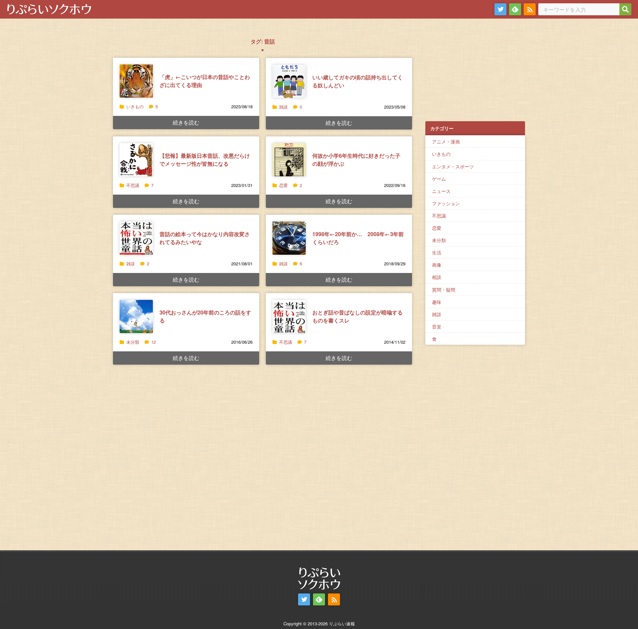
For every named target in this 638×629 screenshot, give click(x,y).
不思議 (132, 185)
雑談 (283, 107)
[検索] (625, 9)
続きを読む (186, 122)
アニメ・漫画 (446, 141)
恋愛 (283, 185)
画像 (436, 264)
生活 (436, 252)
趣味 (436, 302)
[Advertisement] (475, 73)
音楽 (436, 326)
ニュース (441, 191)
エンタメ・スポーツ (453, 166)
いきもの (135, 106)
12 (153, 342)
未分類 (132, 342)
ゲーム (439, 178)
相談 (436, 277)
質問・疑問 (443, 289)
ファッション (446, 203)
